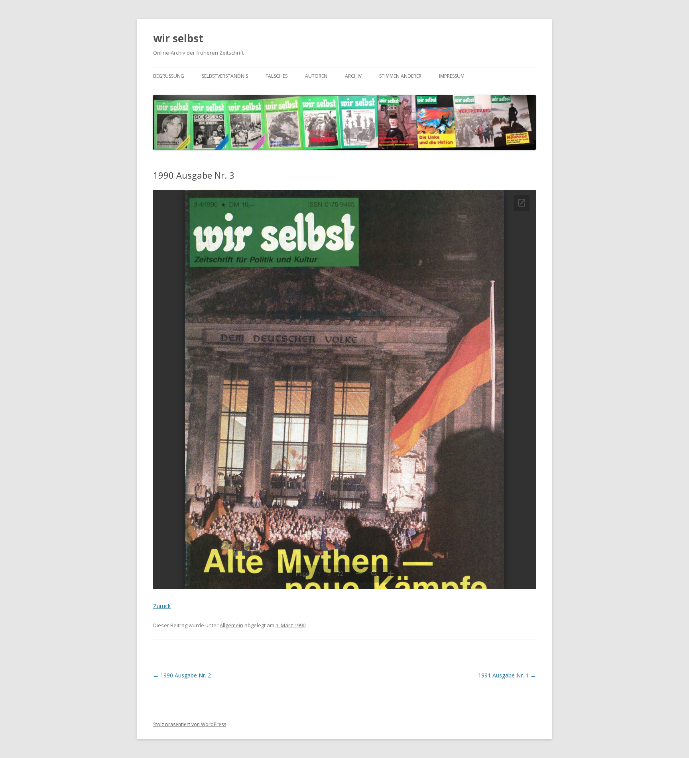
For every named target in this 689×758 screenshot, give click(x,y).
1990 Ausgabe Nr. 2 (182, 675)
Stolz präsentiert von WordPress (189, 724)
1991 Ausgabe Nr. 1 (507, 675)
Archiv (353, 76)
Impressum (452, 76)
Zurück (162, 606)
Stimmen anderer (400, 76)
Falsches (276, 76)
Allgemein (231, 625)
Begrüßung (168, 76)
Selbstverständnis (225, 76)
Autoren (316, 76)
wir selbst (178, 38)
